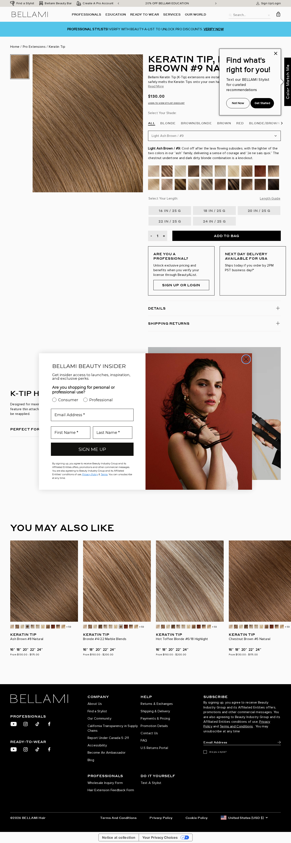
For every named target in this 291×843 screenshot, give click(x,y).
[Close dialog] (246, 359)
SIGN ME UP (92, 449)
